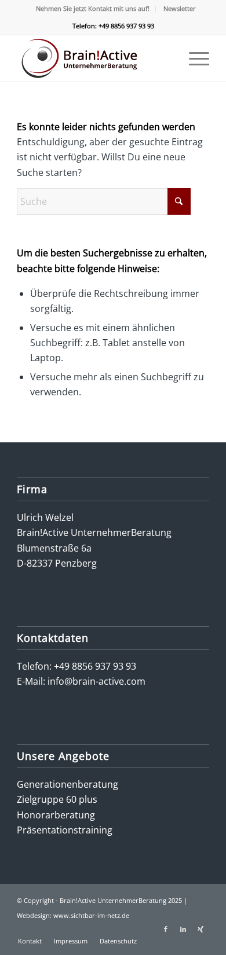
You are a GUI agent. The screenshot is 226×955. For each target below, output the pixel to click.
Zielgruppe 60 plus (57, 799)
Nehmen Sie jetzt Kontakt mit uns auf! (93, 8)
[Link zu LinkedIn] (183, 929)
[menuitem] (93, 9)
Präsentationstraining (64, 830)
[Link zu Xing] (200, 929)
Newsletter (179, 8)
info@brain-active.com (96, 681)
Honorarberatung (56, 815)
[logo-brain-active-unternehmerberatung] (93, 58)
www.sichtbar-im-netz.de (91, 915)
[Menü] (193, 58)
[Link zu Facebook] (165, 929)
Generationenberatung (67, 784)
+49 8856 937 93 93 (95, 666)
